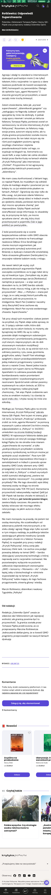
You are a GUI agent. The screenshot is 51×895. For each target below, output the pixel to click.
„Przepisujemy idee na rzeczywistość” (19, 863)
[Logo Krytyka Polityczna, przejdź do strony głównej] (15, 6)
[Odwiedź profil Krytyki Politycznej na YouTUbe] (29, 875)
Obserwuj (35, 892)
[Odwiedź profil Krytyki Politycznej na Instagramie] (19, 875)
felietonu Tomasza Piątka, (15, 121)
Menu (45, 892)
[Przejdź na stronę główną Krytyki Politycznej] (14, 855)
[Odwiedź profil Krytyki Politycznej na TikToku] (24, 875)
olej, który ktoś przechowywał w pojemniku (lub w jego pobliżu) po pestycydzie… (22, 222)
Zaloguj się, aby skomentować (25, 703)
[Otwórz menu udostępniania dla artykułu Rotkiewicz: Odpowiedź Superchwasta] (10, 40)
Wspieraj (5, 892)
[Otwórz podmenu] (47, 863)
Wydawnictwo (16, 892)
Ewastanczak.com (38, 884)
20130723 (15, 664)
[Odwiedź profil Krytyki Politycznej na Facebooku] (14, 875)
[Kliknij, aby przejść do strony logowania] (47, 5)
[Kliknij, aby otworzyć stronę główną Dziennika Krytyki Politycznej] (25, 891)
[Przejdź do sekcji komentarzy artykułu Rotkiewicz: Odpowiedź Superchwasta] (15, 40)
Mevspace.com (19, 884)
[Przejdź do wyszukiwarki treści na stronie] (38, 5)
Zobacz (17, 775)
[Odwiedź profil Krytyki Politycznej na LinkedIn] (34, 875)
